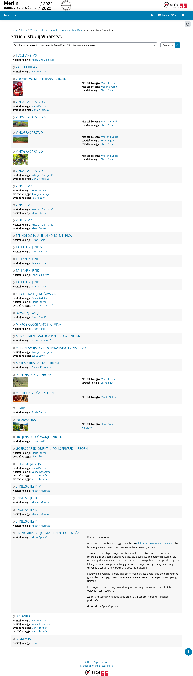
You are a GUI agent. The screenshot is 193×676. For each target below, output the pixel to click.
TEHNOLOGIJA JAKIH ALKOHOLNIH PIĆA (44, 235)
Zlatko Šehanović (41, 340)
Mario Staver (39, 190)
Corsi (24, 30)
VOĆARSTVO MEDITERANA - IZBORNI (41, 79)
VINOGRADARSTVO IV (31, 117)
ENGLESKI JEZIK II (28, 509)
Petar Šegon (108, 140)
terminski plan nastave (159, 543)
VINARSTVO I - (25, 220)
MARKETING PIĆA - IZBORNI (35, 393)
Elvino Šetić (107, 90)
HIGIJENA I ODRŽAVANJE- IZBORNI (39, 437)
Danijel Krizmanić (41, 367)
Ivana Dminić (39, 71)
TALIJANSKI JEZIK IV (29, 247)
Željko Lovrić (39, 355)
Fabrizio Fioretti (40, 251)
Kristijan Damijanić (42, 175)
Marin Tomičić (39, 475)
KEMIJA (21, 408)
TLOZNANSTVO (26, 55)
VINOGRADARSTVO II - (31, 151)
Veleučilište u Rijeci (72, 30)
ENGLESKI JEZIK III (28, 498)
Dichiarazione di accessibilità (96, 665)
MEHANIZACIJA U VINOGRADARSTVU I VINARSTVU (51, 348)
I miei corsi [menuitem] (10, 15)
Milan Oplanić (39, 537)
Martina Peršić (109, 86)
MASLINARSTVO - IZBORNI (34, 374)
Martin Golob (108, 397)
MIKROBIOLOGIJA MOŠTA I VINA (38, 324)
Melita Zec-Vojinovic (43, 59)
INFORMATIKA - (26, 419)
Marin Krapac (108, 83)
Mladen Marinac (41, 490)
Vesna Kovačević (41, 471)
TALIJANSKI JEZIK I (28, 282)
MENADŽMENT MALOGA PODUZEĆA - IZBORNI (48, 336)
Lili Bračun (37, 456)
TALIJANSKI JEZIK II (28, 270)
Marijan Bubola (40, 110)
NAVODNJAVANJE (28, 313)
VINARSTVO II (25, 205)
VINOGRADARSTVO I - (31, 171)
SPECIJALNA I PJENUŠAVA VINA (37, 294)
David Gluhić (39, 317)
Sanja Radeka (39, 298)
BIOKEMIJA (23, 638)
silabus (140, 543)
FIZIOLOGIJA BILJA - (29, 464)
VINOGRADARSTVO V (30, 102)
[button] (152, 15)
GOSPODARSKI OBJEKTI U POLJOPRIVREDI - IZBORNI (52, 448)
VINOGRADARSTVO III (31, 132)
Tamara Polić (39, 263)
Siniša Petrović (40, 412)
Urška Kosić (38, 240)
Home (14, 30)
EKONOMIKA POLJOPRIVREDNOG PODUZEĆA (47, 533)
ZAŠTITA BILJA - (26, 67)
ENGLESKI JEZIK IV (28, 486)
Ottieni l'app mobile (96, 662)
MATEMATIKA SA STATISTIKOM (37, 363)
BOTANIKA (23, 616)
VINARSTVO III (26, 186)
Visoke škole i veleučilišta (44, 30)
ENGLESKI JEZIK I (27, 521)
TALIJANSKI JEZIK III (29, 259)
